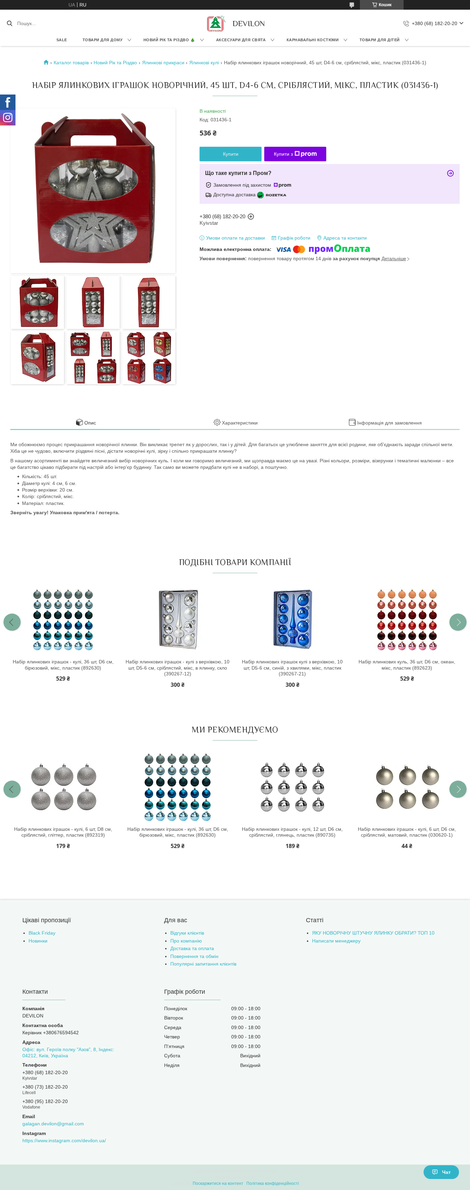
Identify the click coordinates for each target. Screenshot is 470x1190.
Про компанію (186, 941)
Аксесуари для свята (241, 40)
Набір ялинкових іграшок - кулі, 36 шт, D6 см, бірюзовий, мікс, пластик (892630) (63, 665)
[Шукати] (9, 23)
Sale (61, 40)
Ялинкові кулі (204, 62)
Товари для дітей (380, 40)
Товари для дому (103, 40)
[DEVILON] (215, 23)
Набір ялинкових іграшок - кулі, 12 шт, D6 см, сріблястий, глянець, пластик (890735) (292, 832)
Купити (230, 154)
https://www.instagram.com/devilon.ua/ (64, 1140)
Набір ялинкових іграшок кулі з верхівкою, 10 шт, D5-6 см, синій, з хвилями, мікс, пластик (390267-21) (292, 667)
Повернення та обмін (194, 956)
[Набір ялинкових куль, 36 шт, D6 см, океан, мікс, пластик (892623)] (407, 619)
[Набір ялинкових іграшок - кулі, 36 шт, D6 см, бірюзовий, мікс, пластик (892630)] (63, 619)
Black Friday (42, 933)
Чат (446, 1172)
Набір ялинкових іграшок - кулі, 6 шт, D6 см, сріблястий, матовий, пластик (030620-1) (407, 832)
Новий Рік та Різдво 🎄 (169, 40)
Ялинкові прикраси (163, 62)
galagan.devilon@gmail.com (53, 1123)
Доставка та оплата (192, 948)
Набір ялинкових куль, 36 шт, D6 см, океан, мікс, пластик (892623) (407, 665)
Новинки (38, 941)
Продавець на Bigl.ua (235, 1177)
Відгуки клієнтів (187, 933)
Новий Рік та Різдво (115, 62)
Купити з (283, 154)
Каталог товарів (71, 62)
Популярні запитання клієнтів (203, 964)
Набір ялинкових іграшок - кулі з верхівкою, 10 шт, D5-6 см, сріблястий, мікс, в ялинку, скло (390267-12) (177, 667)
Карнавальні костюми (313, 40)
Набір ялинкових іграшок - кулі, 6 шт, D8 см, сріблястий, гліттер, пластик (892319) (63, 832)
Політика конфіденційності (272, 1183)
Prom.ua (268, 1171)
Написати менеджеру (336, 941)
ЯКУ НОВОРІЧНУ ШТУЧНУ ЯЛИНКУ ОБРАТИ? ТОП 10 (373, 933)
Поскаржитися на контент (218, 1183)
